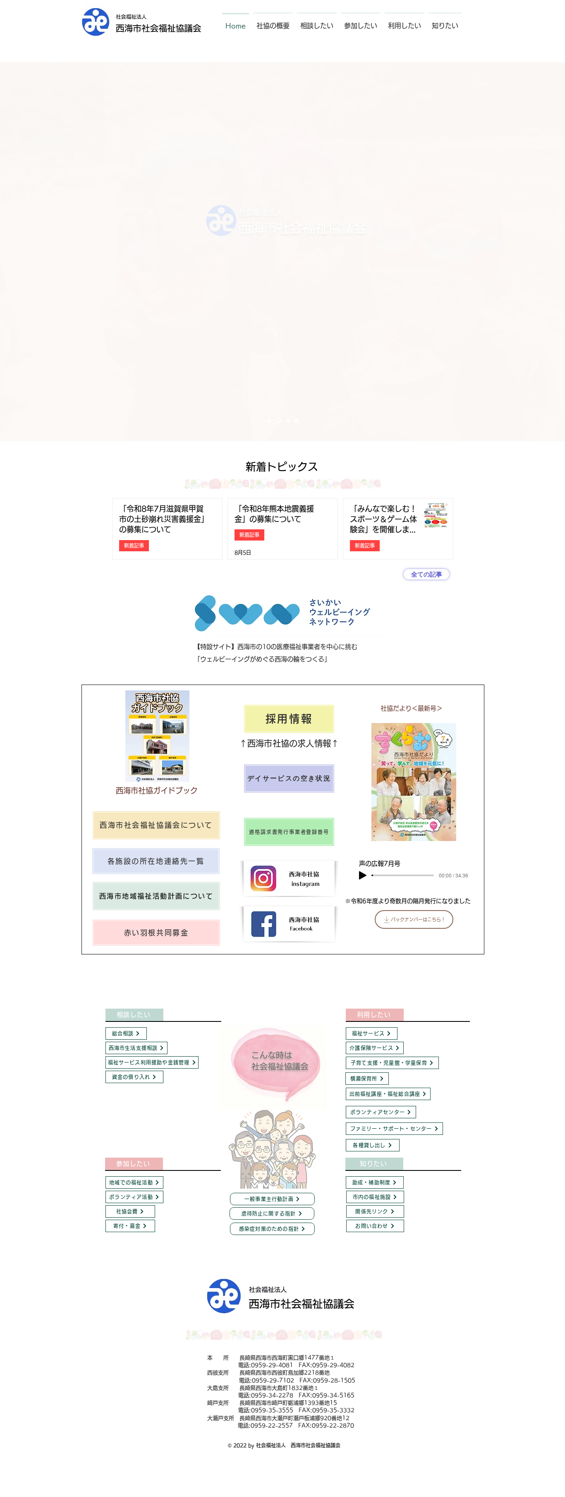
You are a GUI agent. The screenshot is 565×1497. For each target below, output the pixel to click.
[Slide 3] (296, 420)
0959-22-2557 (272, 1425)
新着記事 (134, 545)
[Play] (362, 875)
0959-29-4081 (272, 1365)
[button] (273, 22)
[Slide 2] (288, 420)
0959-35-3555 (272, 1410)
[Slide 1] (278, 420)
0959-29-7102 (273, 1380)
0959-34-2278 (272, 1395)
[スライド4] (269, 420)
